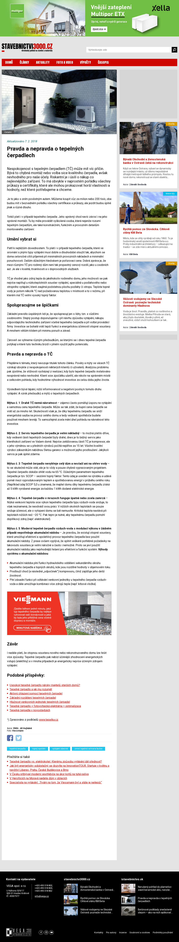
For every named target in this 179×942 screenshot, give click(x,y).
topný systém (38, 748)
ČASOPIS (103, 62)
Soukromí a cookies (140, 932)
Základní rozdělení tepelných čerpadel (33, 697)
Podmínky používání (163, 932)
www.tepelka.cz (48, 719)
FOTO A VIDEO (64, 62)
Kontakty (98, 932)
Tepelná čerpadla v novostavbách (30, 710)
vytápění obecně (60, 748)
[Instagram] (46, 932)
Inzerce (123, 932)
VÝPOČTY (85, 62)
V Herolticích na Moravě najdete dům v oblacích (38, 778)
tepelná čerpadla (18, 748)
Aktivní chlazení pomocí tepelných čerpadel (36, 693)
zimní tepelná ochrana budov (88, 748)
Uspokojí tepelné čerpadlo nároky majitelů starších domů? (45, 685)
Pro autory (111, 932)
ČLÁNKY (24, 62)
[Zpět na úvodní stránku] (27, 47)
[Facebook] (41, 932)
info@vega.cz (42, 896)
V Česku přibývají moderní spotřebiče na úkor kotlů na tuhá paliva (49, 774)
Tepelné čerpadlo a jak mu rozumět (31, 689)
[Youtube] (51, 932)
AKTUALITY (42, 62)
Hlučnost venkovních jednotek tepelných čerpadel (40, 702)
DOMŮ (9, 62)
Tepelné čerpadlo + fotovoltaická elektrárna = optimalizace (45, 706)
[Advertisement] (59, 821)
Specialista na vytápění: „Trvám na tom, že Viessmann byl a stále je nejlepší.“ (56, 782)
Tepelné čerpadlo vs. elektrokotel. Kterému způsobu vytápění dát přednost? (56, 761)
